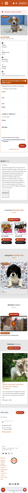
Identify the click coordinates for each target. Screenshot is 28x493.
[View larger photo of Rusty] (11, 223)
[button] (6, 223)
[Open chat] (25, 490)
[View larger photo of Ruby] (25, 223)
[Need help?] (3, 490)
